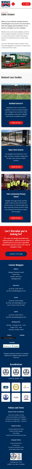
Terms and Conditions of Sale (16, 415)
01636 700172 (19, 289)
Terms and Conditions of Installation (16, 417)
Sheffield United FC (16, 103)
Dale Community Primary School (16, 195)
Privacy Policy (16, 445)
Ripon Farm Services (16, 150)
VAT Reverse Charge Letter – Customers (16, 421)
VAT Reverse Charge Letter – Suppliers (16, 419)
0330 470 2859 (20, 305)
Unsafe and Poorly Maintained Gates (16, 435)
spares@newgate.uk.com (19, 317)
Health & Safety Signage (16, 431)
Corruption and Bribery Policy (16, 447)
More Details (16, 123)
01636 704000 (19, 301)
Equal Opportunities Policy (16, 449)
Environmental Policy (16, 443)
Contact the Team (16, 254)
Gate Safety (16, 433)
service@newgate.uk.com (19, 303)
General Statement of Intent (16, 429)
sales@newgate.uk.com (19, 291)
